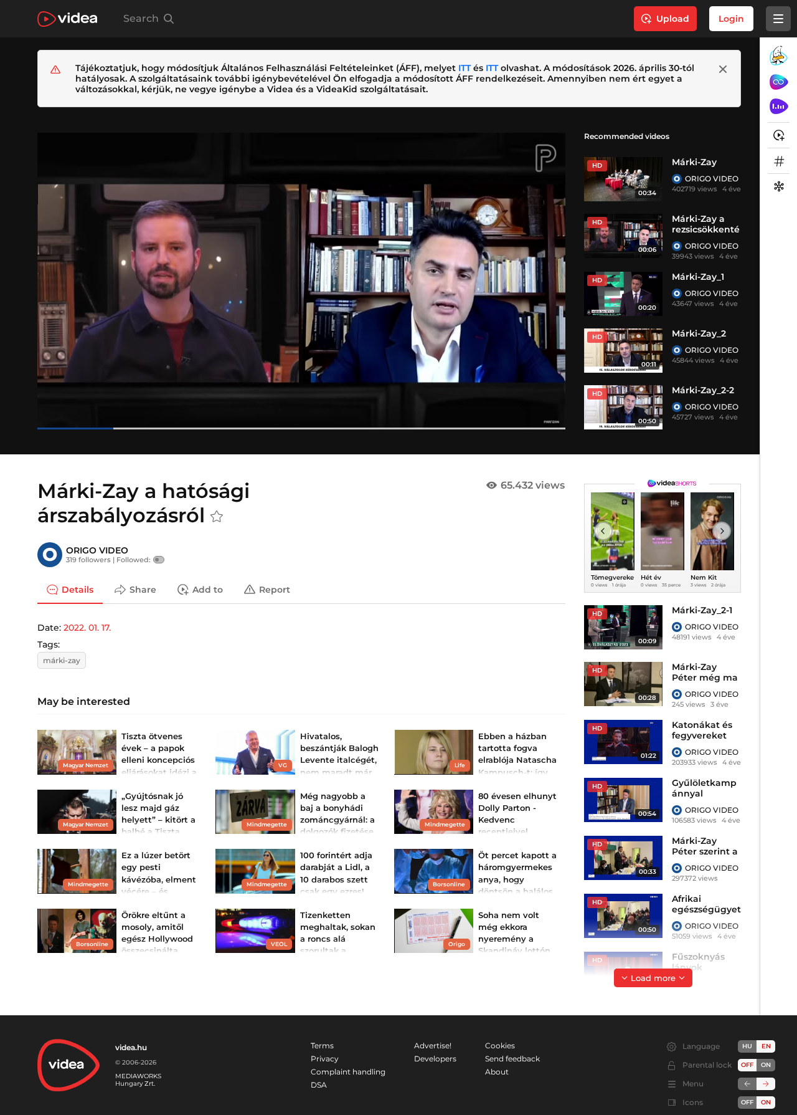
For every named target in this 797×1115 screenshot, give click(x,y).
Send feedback (512, 1058)
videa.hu (131, 1047)
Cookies (500, 1045)
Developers (435, 1058)
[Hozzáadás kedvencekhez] (216, 516)
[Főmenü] (778, 18)
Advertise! (432, 1045)
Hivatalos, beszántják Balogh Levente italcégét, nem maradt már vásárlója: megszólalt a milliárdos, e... (339, 772)
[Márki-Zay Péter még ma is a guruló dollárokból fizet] (623, 684)
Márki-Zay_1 (698, 276)
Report (274, 589)
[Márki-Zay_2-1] (623, 627)
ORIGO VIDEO (711, 178)
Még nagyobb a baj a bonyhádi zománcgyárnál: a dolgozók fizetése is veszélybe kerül (337, 820)
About (497, 1071)
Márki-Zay (694, 162)
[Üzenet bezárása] (723, 69)
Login (731, 18)
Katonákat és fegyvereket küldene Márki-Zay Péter (706, 740)
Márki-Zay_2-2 (703, 390)
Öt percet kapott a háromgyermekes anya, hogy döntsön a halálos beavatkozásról (517, 879)
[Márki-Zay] (623, 179)
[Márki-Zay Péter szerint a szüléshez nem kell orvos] (623, 858)
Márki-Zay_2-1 (702, 610)
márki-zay (61, 660)
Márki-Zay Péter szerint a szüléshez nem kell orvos (705, 856)
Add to (207, 589)
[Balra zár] (747, 1084)
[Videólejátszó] (301, 280)
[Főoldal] (67, 19)
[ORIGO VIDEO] (677, 179)
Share (143, 589)
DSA (319, 1084)
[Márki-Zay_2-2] (623, 407)
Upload (672, 18)
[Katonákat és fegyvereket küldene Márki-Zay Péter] (623, 742)
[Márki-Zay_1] (623, 294)
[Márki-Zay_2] (623, 350)
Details (77, 589)
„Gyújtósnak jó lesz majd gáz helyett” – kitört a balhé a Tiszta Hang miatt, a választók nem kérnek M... (158, 832)
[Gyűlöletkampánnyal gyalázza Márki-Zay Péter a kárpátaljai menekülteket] (623, 800)
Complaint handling (348, 1071)
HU (747, 1046)
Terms (322, 1045)
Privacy (325, 1058)
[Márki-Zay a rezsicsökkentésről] (623, 236)
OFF (747, 1102)
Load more (653, 978)
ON (766, 1065)
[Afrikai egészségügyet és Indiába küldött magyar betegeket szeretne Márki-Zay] (623, 916)
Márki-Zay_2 (699, 333)
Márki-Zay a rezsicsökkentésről (706, 229)
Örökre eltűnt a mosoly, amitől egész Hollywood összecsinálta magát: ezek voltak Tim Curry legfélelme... (157, 951)
